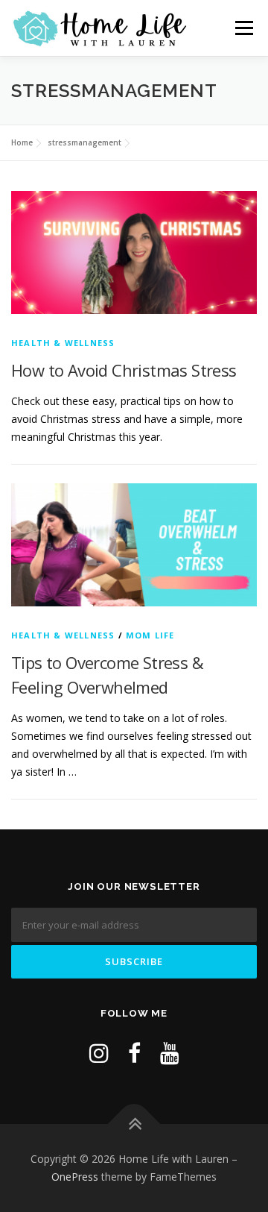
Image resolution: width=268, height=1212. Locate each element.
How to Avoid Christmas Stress (124, 370)
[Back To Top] (134, 1124)
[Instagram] (99, 1052)
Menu (244, 28)
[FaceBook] (134, 1052)
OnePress (74, 1176)
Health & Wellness (63, 342)
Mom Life (150, 635)
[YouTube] (169, 1052)
